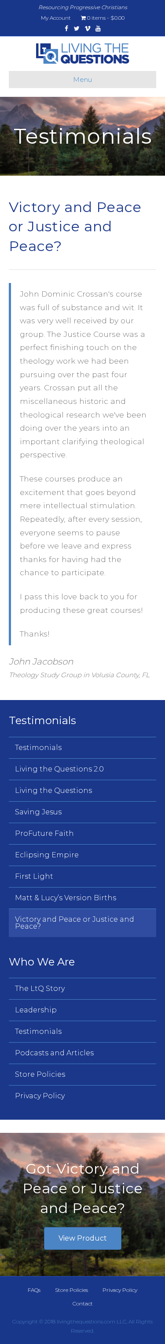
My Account (56, 17)
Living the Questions (53, 790)
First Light (34, 876)
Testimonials (38, 747)
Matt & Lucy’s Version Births (65, 898)
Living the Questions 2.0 (59, 769)
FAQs (34, 1290)
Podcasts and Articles (54, 1053)
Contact (83, 1303)
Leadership (36, 1010)
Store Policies (40, 1074)
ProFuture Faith (44, 833)
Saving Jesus (38, 812)
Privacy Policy (40, 1096)
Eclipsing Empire (47, 855)
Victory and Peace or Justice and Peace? (74, 922)
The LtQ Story (40, 988)
